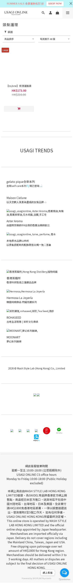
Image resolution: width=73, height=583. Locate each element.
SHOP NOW (55, 3)
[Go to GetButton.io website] (64, 579)
